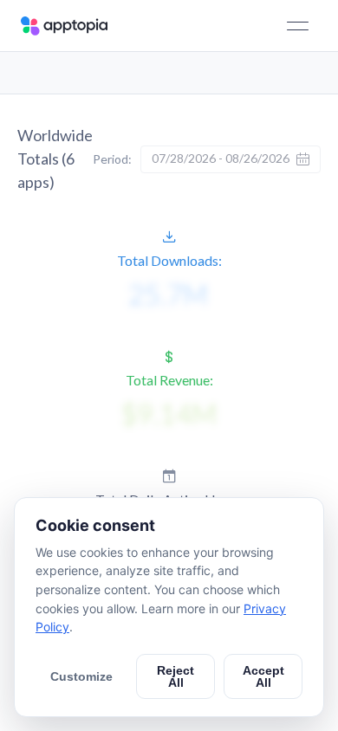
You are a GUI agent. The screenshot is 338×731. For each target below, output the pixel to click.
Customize (81, 676)
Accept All (263, 676)
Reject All (175, 676)
